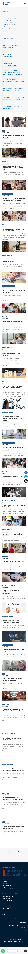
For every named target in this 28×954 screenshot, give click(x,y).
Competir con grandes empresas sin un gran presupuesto (13, 562)
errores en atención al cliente (9, 65)
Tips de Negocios (6, 885)
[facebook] (26, 472)
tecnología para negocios (8, 104)
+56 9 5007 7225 (6, 910)
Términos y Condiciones (8, 888)
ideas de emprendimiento (8, 74)
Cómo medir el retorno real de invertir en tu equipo (12, 679)
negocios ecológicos (7, 88)
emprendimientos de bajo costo (10, 61)
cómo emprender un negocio (9, 52)
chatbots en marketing (8, 47)
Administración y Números (9, 442)
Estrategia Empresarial (7, 894)
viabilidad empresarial (8, 108)
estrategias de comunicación (9, 67)
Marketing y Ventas (7, 255)
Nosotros (4, 881)
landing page (6, 83)
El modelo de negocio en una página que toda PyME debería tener (12, 167)
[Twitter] (26, 481)
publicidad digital (21, 97)
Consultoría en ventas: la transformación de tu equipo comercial (11, 353)
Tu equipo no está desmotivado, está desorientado (13, 230)
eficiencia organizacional (8, 58)
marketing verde (17, 86)
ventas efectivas (18, 106)
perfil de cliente (16, 95)
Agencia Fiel (20, 941)
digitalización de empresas (8, 54)
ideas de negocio (18, 74)
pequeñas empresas (7, 95)
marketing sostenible (7, 86)
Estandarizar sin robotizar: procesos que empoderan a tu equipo (12, 418)
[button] (25, 3)
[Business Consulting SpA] (7, 3)
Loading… (14, 841)
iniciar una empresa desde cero (9, 79)
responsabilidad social (8, 99)
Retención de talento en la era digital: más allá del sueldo (12, 387)
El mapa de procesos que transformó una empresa (10, 621)
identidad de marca (7, 77)
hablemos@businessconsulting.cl (10, 918)
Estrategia (5, 161)
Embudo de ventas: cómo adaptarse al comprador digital (12, 798)
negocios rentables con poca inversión (11, 92)
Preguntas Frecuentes (7, 887)
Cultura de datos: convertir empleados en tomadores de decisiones (11, 591)
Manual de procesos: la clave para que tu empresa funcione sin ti (13, 199)
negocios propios (6, 90)
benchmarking (19, 43)
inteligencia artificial (20, 81)
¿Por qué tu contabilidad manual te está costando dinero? (13, 448)
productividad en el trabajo (9, 97)
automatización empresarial (9, 40)
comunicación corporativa (8, 49)
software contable (19, 99)
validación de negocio (7, 106)
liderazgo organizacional (15, 83)
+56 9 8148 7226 (6, 908)
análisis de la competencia (9, 38)
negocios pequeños (18, 88)
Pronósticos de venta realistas (12, 534)
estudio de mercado (7, 72)
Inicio (3, 879)
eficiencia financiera (7, 56)
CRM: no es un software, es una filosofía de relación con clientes (13, 710)
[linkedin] (26, 476)
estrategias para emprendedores (10, 70)
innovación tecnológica (8, 81)
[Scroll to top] (25, 951)
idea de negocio (16, 72)
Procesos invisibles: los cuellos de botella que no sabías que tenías (13, 769)
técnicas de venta (20, 104)
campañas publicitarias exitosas (10, 45)
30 (18, 851)
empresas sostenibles (7, 63)
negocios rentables (16, 90)
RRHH (4, 130)
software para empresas (8, 101)
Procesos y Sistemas (7, 193)
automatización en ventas (8, 43)
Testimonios (5, 883)
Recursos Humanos (7, 902)
